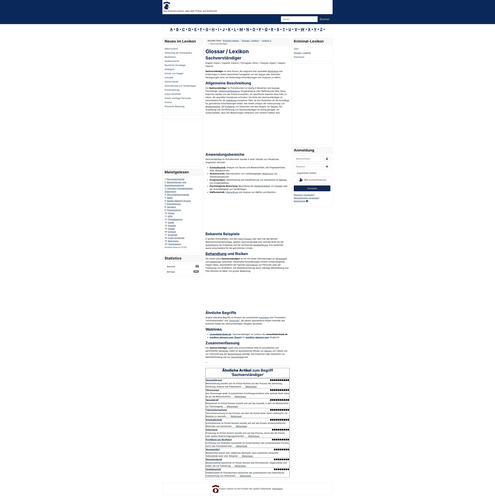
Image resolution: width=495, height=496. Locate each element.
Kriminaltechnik (217, 167)
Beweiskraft (212, 400)
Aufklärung (231, 100)
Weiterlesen (251, 386)
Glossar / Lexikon (302, 53)
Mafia (169, 197)
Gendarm (171, 207)
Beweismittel (212, 449)
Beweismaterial (212, 106)
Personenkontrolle (175, 179)
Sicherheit (172, 235)
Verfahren (223, 351)
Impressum (299, 57)
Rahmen (283, 180)
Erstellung (230, 106)
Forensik (275, 88)
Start (296, 48)
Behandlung (216, 254)
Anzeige (172, 225)
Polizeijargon (174, 244)
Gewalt (171, 228)
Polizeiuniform (174, 210)
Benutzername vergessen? (306, 198)
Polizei (171, 213)
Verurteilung (252, 265)
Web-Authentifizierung (314, 180)
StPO (170, 216)
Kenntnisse (273, 71)
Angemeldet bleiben (306, 173)
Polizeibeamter (175, 219)
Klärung (268, 351)
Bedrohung (173, 241)
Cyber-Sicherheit (176, 238)
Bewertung (267, 173)
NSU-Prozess (244, 239)
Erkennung (211, 429)
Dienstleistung (174, 204)
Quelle (171, 222)
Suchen (325, 19)
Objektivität (215, 261)
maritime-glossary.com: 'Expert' (226, 337)
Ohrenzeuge (212, 390)
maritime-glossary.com (257, 337)
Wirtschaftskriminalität (178, 194)
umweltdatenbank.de (220, 334)
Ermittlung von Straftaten (219, 439)
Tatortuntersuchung (216, 410)
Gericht (274, 106)
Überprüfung (232, 192)
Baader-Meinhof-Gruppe (179, 201)
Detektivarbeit (213, 469)
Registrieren (300, 201)
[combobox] (299, 19)
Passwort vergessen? (304, 195)
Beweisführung (261, 245)
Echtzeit (172, 231)
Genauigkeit (281, 258)
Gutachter (234, 320)
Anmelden (312, 188)
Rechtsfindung (235, 354)
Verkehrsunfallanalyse (229, 91)
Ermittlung (264, 317)
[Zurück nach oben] (490, 491)
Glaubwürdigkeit (262, 186)
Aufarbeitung (211, 245)
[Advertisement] (175, 144)
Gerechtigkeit (237, 357)
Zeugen (278, 186)
